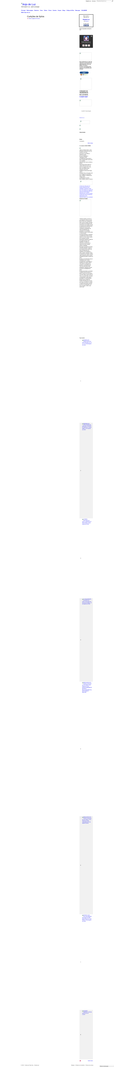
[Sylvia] (23, 19)
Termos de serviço (89, 1065)
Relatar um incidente (80, 1065)
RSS (80, 1061)
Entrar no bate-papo (104, 1066)
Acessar (94, 1)
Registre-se (88, 1)
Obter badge (90, 143)
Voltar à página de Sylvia (34, 18)
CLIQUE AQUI (83, 96)
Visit (81, 117)
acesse (86, 21)
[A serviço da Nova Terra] (85, 83)
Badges (73, 1065)
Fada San (31, 1065)
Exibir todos (90, 1060)
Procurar (112, 1)
